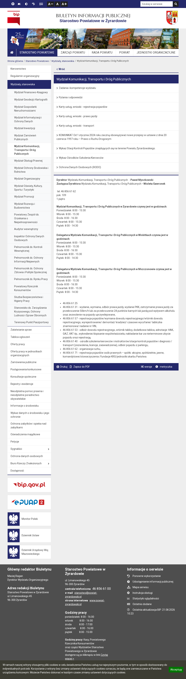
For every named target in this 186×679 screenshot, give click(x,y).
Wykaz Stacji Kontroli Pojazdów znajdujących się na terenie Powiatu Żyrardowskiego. (107, 148)
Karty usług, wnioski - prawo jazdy (78, 116)
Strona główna (15, 61)
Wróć (62, 69)
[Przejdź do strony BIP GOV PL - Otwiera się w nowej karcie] (13, 18)
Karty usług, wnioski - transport (76, 125)
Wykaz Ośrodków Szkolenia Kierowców (81, 157)
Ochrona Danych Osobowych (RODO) (80, 167)
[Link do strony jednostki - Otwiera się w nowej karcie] (172, 18)
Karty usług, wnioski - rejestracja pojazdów (83, 106)
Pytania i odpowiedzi (70, 97)
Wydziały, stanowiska (62, 61)
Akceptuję (176, 670)
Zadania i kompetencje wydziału (77, 88)
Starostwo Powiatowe (37, 61)
